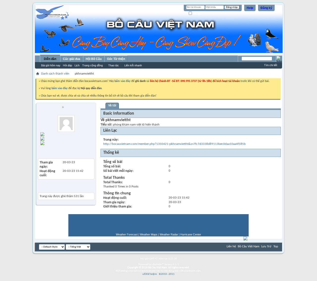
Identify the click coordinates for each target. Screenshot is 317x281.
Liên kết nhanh (133, 65)
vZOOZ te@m (149, 274)
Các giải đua (71, 59)
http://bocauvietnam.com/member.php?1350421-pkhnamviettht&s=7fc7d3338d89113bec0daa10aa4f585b (174, 144)
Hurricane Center (190, 234)
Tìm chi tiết (270, 65)
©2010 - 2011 (167, 274)
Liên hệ (231, 246)
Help (250, 8)
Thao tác (113, 65)
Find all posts (70, 138)
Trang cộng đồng (92, 65)
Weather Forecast (127, 234)
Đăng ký (266, 8)
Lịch (77, 65)
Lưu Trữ (266, 246)
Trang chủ (64, 133)
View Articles (49, 151)
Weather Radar (169, 234)
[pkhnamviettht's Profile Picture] (66, 123)
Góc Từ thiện (116, 59)
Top (275, 246)
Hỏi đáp (67, 65)
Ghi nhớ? (198, 13)
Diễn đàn (50, 59)
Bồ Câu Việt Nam (248, 246)
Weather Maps (149, 234)
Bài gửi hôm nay (50, 65)
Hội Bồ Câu (94, 59)
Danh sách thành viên (55, 73)
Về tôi (112, 105)
